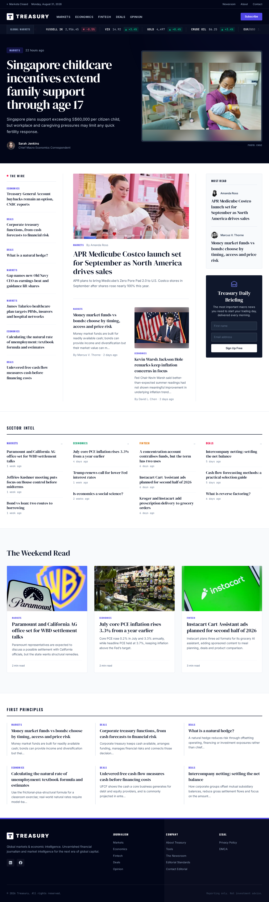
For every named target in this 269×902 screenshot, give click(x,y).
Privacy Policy (228, 842)
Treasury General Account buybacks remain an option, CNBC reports (30, 199)
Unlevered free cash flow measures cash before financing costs (27, 372)
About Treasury (176, 842)
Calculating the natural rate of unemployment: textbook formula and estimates (30, 342)
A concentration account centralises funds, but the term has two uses (165, 456)
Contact (257, 4)
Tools (169, 849)
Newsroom (229, 4)
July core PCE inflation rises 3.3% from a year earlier (101, 454)
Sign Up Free (234, 348)
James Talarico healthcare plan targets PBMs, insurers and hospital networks (30, 311)
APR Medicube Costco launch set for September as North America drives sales (127, 263)
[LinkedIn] (10, 862)
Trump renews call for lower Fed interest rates (100, 475)
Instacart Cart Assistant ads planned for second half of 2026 (166, 480)
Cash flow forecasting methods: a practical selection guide (233, 475)
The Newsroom (176, 855)
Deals (120, 17)
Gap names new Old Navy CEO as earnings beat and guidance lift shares (28, 281)
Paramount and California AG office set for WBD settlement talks (32, 456)
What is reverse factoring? (228, 493)
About (244, 4)
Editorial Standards (178, 862)
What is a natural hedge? (27, 255)
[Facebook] (20, 862)
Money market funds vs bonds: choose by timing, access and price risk (96, 320)
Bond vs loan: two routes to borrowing (30, 505)
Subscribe (251, 16)
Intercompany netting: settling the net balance (231, 454)
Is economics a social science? (98, 493)
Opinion (136, 17)
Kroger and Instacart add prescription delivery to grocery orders (167, 503)
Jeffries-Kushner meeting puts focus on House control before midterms (32, 482)
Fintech (104, 17)
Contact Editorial (176, 869)
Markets (63, 17)
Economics (84, 17)
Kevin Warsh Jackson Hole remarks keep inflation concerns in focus (158, 365)
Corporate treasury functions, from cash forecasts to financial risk (28, 230)
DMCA (223, 849)
